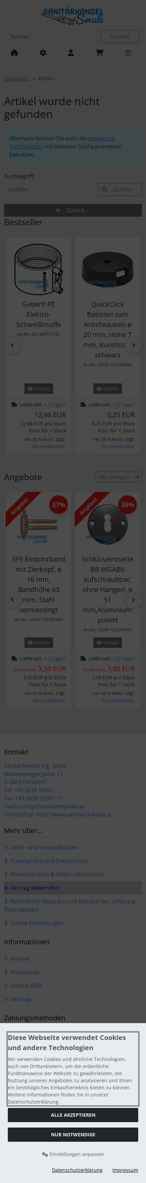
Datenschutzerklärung (77, 1170)
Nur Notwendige (73, 1134)
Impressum (125, 1170)
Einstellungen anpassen (76, 1154)
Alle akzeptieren (73, 1115)
